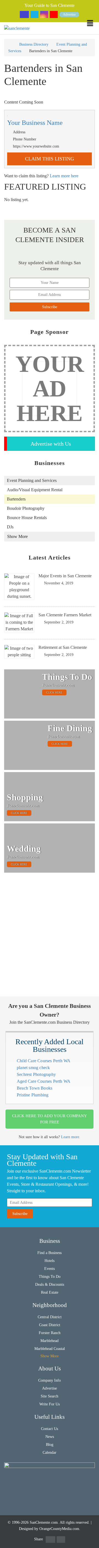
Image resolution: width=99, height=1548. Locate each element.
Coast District (49, 1325)
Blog (49, 1445)
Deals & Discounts (49, 1284)
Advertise (69, 14)
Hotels (49, 1261)
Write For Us (49, 1404)
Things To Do (50, 1277)
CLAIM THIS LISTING (49, 158)
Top (91, 1540)
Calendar (49, 1452)
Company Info (49, 1380)
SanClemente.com (44, 1522)
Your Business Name (35, 122)
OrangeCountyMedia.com (59, 1529)
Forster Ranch (50, 1333)
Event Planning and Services (32, 480)
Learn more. (70, 1137)
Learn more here (64, 175)
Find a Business (49, 1253)
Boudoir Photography (26, 508)
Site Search (49, 1396)
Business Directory (33, 44)
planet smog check (33, 1067)
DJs (10, 527)
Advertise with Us (51, 444)
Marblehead (49, 1341)
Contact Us (49, 1429)
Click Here (54, 692)
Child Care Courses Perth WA (43, 1060)
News (49, 1437)
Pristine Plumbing (32, 1095)
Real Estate (49, 1292)
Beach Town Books (34, 1088)
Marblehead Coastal (49, 1349)
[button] (93, 23)
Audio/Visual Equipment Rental (34, 489)
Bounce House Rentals (27, 517)
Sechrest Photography (36, 1074)
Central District (50, 1317)
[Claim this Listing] (49, 116)
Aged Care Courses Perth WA (43, 1081)
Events (49, 1269)
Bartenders (16, 499)
